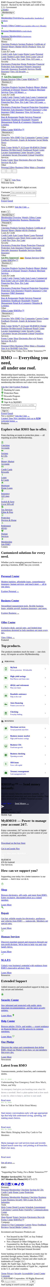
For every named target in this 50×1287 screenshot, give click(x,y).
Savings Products (25, 44)
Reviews (5, 1227)
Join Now (16, 180)
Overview (5, 137)
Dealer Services (25, 117)
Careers (28, 1225)
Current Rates (18, 1210)
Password (5, 195)
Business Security (15, 1200)
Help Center (6, 147)
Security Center (33, 152)
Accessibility (27, 1273)
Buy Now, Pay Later (16, 59)
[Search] (3, 171)
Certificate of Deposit (10, 90)
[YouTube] (16, 1185)
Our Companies (28, 137)
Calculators (6, 155)
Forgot (4, 201)
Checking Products (9, 44)
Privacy (10, 1273)
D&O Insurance (17, 112)
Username (5, 192)
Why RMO (15, 137)
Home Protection (28, 64)
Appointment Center (17, 152)
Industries (5, 1202)
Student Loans (13, 56)
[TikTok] (19, 1185)
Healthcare (16, 119)
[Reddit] (22, 1185)
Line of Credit (18, 100)
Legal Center (39, 1273)
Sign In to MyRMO (9, 348)
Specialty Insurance (9, 69)
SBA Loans (29, 100)
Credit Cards (6, 54)
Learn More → (7, 803)
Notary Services (20, 1217)
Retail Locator (18, 1207)
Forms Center (7, 160)
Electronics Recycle (27, 160)
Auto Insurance (17, 66)
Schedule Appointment (35, 1207)
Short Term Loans (28, 56)
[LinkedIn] (9, 1185)
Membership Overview (11, 217)
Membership (8, 13)
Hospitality (26, 119)
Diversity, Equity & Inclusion (23, 140)
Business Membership (30, 220)
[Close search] (33, 1281)
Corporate (5, 1276)
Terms (4, 1273)
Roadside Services (27, 69)
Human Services (8, 79)
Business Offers (22, 167)
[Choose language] (4, 176)
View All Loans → (34, 59)
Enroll (10, 201)
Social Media (42, 140)
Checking (25, 1190)
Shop (16, 160)
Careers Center (41, 137)
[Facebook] (2, 1185)
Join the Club (7, 387)
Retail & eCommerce (22, 122)
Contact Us (26, 1227)
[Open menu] (9, 171)
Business (6, 82)
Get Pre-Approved (26, 77)
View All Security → (19, 71)
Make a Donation (37, 167)
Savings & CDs (36, 1190)
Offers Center (7, 129)
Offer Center (21, 79)
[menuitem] (25, 18)
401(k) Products (29, 46)
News (3, 142)
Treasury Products (28, 90)
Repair (9, 1217)
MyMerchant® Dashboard (20, 150)
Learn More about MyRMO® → (14, 853)
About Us (5, 1225)
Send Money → (22, 803)
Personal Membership (10, 220)
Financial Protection (29, 107)
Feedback (5, 140)
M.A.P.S (13, 162)
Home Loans (29, 54)
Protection (29, 1192)
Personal (6, 39)
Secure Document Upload (23, 155)
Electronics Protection (10, 64)
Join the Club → (22, 207)
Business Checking (29, 1197)
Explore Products (20, 387)
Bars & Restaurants (9, 117)
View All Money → (18, 92)
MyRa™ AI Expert (20, 147)
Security (18, 1273)
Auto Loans (18, 54)
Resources (7, 132)
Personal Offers (8, 167)
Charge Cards (19, 97)
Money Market (15, 46)
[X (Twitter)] (12, 1185)
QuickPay (39, 155)
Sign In (7, 180)
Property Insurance (32, 66)
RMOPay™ (33, 79)
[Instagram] (6, 1185)
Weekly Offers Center (31, 217)
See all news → (8, 1162)
